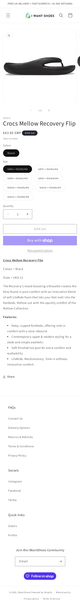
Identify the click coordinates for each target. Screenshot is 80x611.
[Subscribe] (60, 561)
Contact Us (15, 418)
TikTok (12, 500)
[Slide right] (49, 110)
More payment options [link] (40, 250)
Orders (12, 526)
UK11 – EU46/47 (52, 188)
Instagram (15, 481)
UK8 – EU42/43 (19, 179)
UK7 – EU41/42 (50, 170)
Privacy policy (31, 598)
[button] (8, 15)
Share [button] (11, 376)
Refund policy (63, 592)
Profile (12, 535)
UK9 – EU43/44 (50, 179)
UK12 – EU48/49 (20, 198)
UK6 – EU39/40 (19, 170)
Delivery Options (19, 428)
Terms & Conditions (21, 446)
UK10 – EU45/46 (20, 188)
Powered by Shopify (41, 592)
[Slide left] (30, 110)
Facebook (14, 490)
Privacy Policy (17, 455)
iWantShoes (24, 592)
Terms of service (51, 598)
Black (13, 154)
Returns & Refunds (20, 437)
